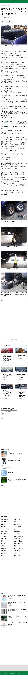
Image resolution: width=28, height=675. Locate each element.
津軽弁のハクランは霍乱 (13, 472)
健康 (2, 465)
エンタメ (9, 458)
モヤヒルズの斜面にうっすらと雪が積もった (7, 376)
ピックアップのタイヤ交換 (11, 123)
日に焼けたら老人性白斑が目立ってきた (16, 453)
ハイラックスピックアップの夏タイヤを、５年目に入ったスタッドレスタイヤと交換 (21, 393)
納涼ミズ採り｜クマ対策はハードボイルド (17, 616)
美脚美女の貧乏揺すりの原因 (14, 460)
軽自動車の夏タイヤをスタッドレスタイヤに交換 (21, 376)
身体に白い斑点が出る (6, 467)
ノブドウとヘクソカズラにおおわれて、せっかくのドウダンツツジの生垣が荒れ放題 (7, 358)
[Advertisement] (14, 316)
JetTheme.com (22, 673)
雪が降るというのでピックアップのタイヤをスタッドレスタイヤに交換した (7, 393)
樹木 (9, 477)
